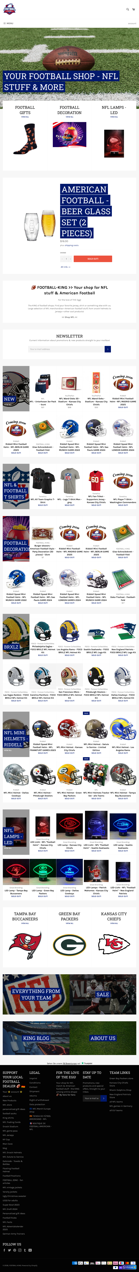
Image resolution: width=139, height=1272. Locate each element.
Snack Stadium (10, 1126)
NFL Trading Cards (11, 1122)
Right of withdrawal (39, 1100)
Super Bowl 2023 (11, 1204)
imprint (33, 1078)
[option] (69, 68)
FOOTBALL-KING (15, 1265)
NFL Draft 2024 (10, 1209)
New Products (9, 1100)
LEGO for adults (10, 1200)
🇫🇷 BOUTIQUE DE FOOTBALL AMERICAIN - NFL (40, 1126)
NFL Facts (7, 1222)
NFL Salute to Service (13, 1157)
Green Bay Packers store (121, 1078)
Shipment (34, 1091)
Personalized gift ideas (14, 1213)
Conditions (34, 1082)
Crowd (63, 253)
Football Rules (10, 1217)
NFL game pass (10, 1131)
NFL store (7, 1105)
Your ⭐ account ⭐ (12, 1091)
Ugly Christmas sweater (14, 1196)
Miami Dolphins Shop (120, 1090)
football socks (9, 1113)
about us (7, 1096)
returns (33, 1095)
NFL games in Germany (121, 1106)
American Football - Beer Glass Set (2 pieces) (85, 211)
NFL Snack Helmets (12, 1152)
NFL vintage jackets (12, 1187)
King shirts (8, 1118)
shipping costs (72, 245)
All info (64, 267)
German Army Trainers (14, 1233)
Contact (33, 1087)
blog (5, 1148)
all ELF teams (116, 1110)
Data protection (37, 1104)
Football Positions (11, 1175)
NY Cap (6, 1139)
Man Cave (7, 1144)
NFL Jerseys (8, 1135)
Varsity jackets (10, 1191)
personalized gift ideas (14, 1109)
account (132, 23)
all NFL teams (116, 1101)
